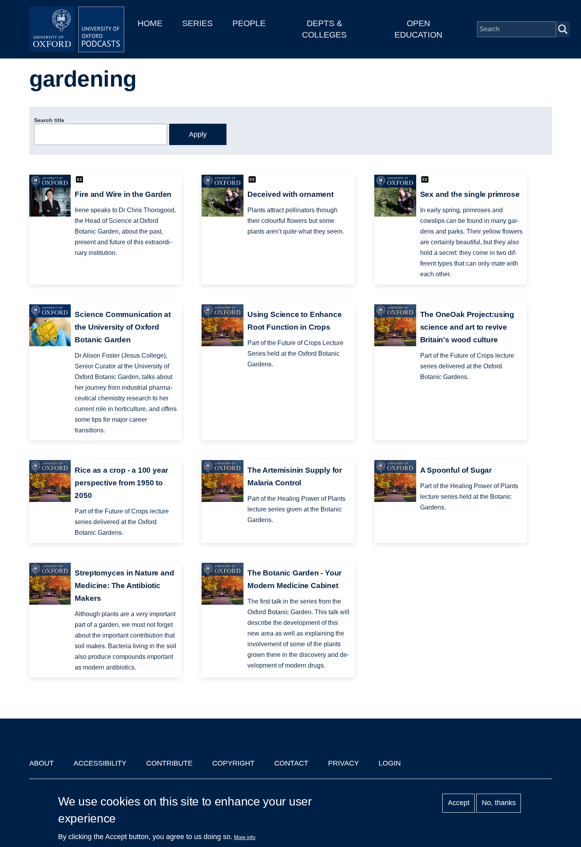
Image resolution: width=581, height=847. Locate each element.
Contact (291, 763)
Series (197, 23)
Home (150, 23)
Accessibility (100, 763)
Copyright (233, 763)
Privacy (343, 763)
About (41, 763)
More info (244, 837)
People (249, 23)
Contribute (169, 763)
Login (390, 763)
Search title (49, 120)
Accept (459, 803)
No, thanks (499, 803)
